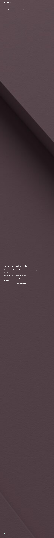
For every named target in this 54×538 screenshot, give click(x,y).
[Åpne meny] (49, 3)
